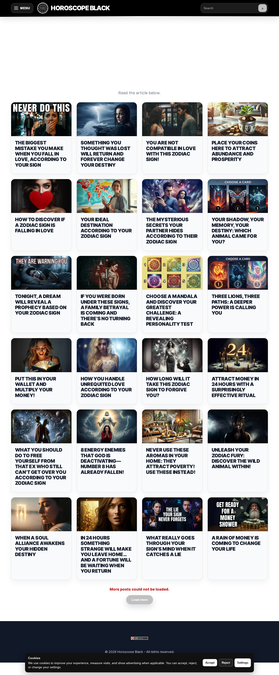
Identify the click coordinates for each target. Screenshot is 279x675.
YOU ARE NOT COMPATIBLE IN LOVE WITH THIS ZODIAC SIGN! (171, 151)
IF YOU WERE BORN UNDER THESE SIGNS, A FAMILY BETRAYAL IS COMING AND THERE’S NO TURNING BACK (106, 310)
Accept (209, 662)
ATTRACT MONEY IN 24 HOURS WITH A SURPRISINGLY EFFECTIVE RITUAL (235, 387)
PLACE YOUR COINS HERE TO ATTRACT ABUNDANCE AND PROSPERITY (235, 151)
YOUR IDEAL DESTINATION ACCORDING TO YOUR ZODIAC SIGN (106, 228)
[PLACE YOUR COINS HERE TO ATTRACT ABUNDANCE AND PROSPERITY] (238, 119)
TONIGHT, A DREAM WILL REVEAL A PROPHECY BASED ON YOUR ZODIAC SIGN (40, 304)
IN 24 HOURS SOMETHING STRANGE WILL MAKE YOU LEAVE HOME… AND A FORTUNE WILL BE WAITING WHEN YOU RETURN (106, 554)
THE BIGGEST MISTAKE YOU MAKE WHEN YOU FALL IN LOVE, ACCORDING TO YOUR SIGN (40, 154)
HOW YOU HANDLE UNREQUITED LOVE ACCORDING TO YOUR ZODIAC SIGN (106, 387)
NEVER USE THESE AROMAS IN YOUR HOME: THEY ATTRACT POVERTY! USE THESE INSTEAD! (170, 461)
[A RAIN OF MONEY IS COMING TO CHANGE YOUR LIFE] (238, 514)
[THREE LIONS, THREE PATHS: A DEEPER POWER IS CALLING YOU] (238, 273)
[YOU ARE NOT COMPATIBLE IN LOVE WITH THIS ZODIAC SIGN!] (172, 119)
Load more (139, 599)
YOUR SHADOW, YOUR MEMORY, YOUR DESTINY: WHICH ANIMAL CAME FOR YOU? (238, 230)
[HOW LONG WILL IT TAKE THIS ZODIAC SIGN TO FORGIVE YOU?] (172, 355)
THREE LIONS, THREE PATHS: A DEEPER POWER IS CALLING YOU (236, 304)
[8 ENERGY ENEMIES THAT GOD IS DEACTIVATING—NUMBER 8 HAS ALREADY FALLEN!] (107, 426)
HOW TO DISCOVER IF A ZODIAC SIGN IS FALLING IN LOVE (40, 225)
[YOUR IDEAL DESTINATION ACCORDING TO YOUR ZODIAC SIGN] (107, 196)
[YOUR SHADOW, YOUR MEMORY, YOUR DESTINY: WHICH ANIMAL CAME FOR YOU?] (238, 196)
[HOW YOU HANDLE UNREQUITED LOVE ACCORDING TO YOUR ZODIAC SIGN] (107, 355)
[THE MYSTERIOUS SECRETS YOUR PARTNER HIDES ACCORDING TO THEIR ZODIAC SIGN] (172, 196)
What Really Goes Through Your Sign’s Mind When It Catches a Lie (171, 546)
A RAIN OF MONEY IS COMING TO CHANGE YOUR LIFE (236, 543)
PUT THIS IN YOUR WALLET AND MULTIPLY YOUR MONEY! (35, 387)
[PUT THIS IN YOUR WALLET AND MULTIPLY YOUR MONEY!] (41, 355)
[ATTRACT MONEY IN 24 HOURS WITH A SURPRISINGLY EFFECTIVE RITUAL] (238, 355)
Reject (226, 662)
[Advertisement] (139, 48)
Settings (242, 662)
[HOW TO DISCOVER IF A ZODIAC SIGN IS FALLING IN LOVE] (41, 196)
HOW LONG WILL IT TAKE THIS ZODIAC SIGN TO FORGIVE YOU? (168, 387)
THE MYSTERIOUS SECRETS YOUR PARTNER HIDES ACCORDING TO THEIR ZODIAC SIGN (171, 230)
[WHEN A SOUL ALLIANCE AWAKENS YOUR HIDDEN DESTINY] (41, 514)
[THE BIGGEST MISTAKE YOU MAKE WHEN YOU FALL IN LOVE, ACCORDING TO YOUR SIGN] (41, 119)
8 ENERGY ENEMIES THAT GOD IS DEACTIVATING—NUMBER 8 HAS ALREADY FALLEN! (103, 461)
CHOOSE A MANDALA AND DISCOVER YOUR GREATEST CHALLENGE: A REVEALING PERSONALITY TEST (171, 310)
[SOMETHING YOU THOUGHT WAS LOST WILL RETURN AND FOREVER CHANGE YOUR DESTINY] (107, 119)
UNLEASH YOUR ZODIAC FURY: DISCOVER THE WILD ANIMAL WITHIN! (236, 458)
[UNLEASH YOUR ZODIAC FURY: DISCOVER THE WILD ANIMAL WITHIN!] (238, 426)
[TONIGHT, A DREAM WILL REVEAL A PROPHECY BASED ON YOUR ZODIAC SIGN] (41, 273)
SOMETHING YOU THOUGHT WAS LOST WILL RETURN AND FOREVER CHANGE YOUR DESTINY (105, 154)
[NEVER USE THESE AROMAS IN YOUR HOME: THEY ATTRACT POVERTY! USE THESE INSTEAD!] (172, 426)
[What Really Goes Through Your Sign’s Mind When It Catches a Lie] (172, 514)
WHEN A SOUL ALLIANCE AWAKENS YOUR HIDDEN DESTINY (40, 546)
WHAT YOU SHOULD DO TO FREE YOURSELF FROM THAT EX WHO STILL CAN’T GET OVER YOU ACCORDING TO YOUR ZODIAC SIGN (40, 466)
